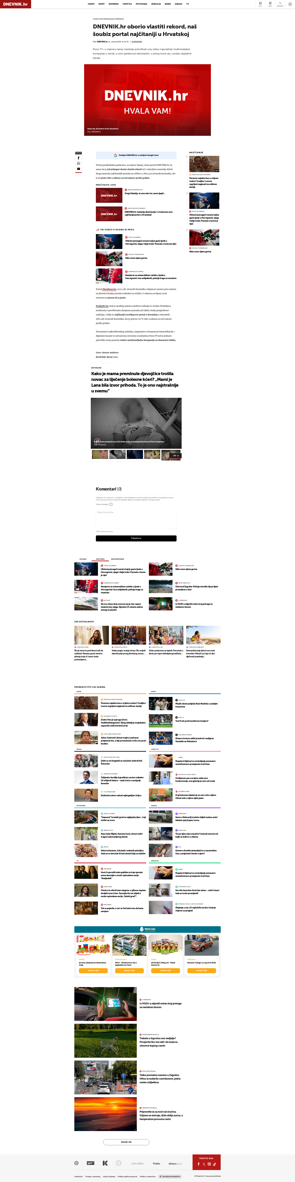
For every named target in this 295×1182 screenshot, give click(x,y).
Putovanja (141, 4)
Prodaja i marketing (92, 1177)
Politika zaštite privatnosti (127, 1177)
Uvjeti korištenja (109, 1177)
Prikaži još (126, 1142)
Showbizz (114, 4)
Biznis (168, 4)
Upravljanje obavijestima (171, 1176)
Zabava (178, 4)
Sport (102, 4)
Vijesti (91, 4)
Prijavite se (136, 538)
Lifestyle (127, 4)
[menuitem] (290, 4)
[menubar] (290, 4)
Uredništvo (78, 1177)
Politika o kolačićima (148, 1177)
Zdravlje (156, 4)
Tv (187, 4)
